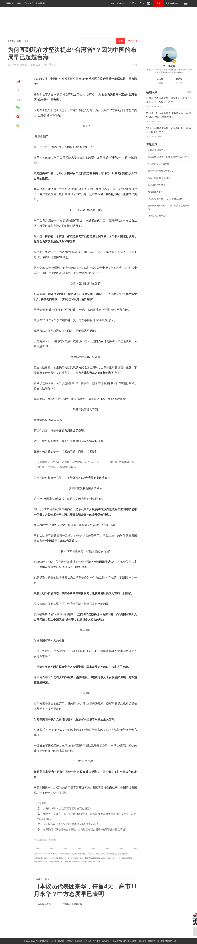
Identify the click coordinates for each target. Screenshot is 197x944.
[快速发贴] (18, 81)
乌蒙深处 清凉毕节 (157, 150)
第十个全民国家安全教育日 (161, 171)
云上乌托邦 (41, 64)
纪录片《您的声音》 (157, 215)
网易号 (20, 41)
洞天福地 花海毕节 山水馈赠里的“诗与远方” (168, 157)
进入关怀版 (40, 3)
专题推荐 (151, 144)
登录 (159, 3)
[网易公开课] (121, 3)
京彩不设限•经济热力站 (159, 178)
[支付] (142, 3)
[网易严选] (132, 3)
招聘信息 (87, 941)
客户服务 (96, 941)
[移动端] (112, 3)
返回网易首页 (44, 904)
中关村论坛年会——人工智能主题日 (165, 198)
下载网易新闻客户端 (72, 904)
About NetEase (57, 941)
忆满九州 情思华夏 (157, 184)
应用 (18, 3)
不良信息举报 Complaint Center (124, 941)
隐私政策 (105, 941)
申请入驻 (131, 41)
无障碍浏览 (28, 3)
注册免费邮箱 (171, 3)
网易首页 (10, 3)
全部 (189, 92)
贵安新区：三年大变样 (158, 164)
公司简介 (69, 941)
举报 (135, 65)
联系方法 (78, 941)
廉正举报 (142, 941)
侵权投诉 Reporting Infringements (162, 941)
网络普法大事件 (155, 191)
